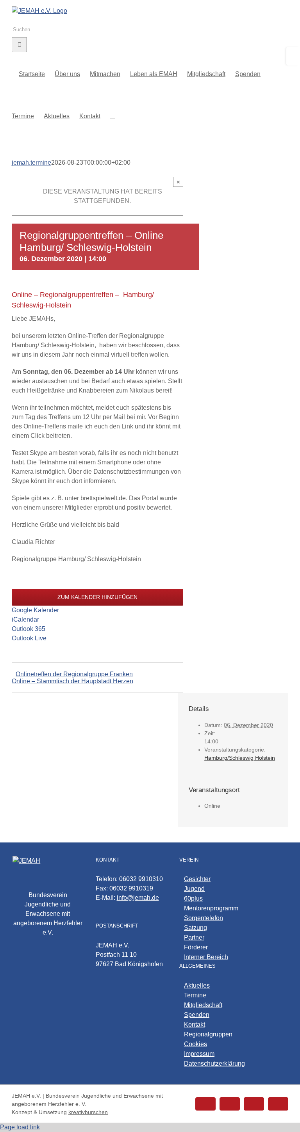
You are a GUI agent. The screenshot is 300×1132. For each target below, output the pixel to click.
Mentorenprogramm (211, 908)
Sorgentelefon (203, 918)
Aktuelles (197, 985)
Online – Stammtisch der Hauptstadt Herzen (72, 681)
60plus (193, 898)
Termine (195, 995)
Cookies (195, 1044)
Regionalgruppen (208, 1034)
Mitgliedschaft (203, 1005)
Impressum (199, 1053)
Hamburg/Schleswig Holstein (239, 758)
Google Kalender (35, 610)
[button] (112, 115)
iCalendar (25, 619)
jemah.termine (31, 162)
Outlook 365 (28, 629)
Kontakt (194, 1024)
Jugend (194, 888)
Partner (194, 937)
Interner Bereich (206, 957)
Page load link (20, 1127)
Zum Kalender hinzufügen (97, 597)
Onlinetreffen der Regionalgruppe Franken (74, 674)
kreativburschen (88, 1112)
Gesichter (197, 879)
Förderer (196, 947)
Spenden (196, 1014)
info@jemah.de (138, 897)
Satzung (195, 927)
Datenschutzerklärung (214, 1063)
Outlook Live (29, 638)
